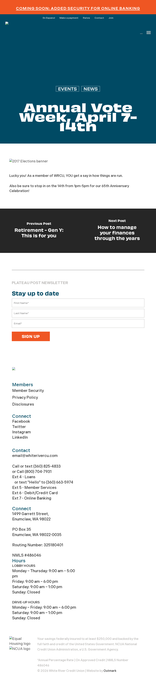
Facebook (21, 421)
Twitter (19, 427)
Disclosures (23, 404)
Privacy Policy (25, 397)
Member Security (28, 390)
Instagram (21, 432)
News (91, 88)
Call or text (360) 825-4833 (36, 466)
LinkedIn (20, 437)
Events (67, 88)
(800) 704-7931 (38, 471)
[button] (148, 32)
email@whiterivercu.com (35, 456)
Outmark (109, 671)
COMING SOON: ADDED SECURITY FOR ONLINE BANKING (78, 8)
